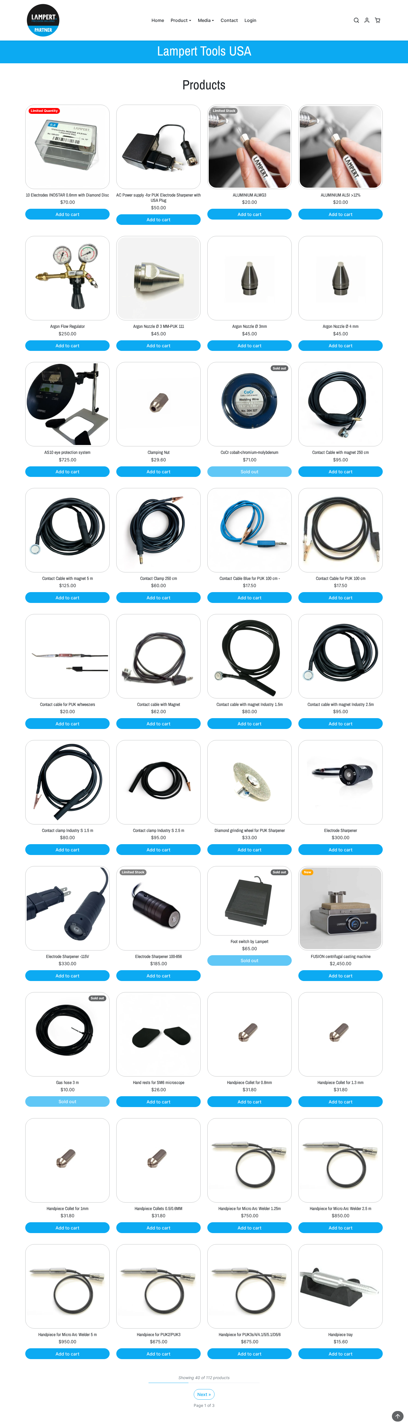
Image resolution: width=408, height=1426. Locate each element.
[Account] (367, 20)
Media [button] (204, 20)
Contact (229, 20)
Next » (204, 1394)
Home (158, 20)
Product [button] (179, 20)
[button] (356, 20)
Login (250, 20)
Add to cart (67, 214)
